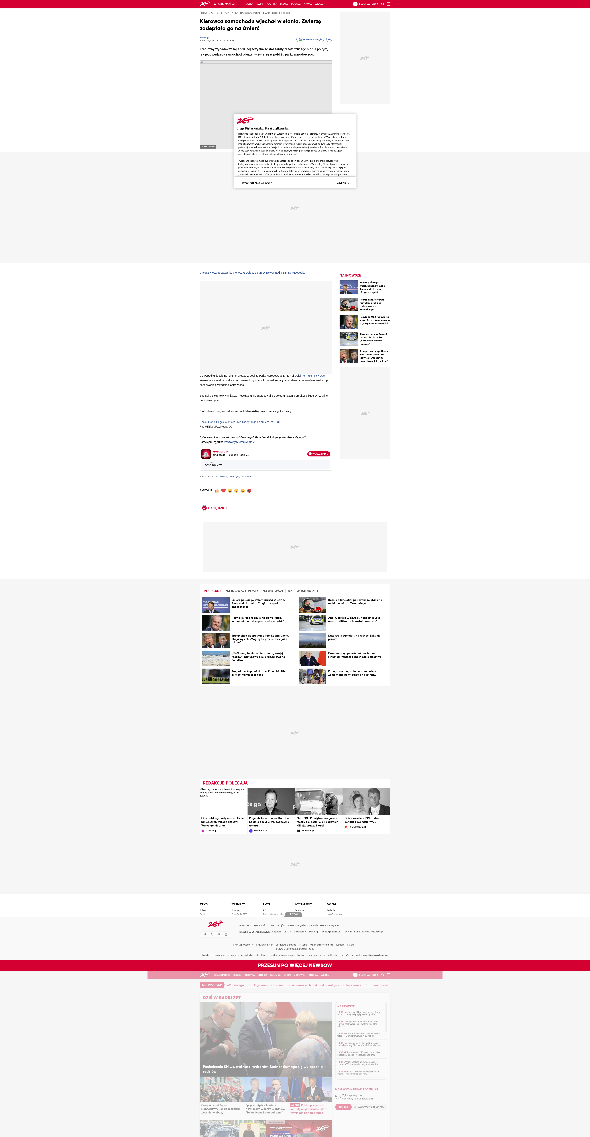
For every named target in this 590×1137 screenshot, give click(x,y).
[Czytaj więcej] (216, 605)
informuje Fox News (312, 375)
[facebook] (205, 935)
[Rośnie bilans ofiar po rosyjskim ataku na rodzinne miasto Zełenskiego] (349, 305)
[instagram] (219, 935)
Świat (259, 4)
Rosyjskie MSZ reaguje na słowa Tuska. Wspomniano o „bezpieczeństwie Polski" (375, 320)
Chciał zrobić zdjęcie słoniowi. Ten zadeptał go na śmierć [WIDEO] (240, 422)
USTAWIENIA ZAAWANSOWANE (257, 183)
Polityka (271, 4)
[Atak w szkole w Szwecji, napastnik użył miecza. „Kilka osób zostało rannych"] (349, 339)
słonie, (224, 477)
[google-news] (226, 935)
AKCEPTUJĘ (343, 183)
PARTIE (266, 904)
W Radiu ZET (238, 904)
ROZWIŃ (294, 914)
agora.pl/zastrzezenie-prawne (375, 955)
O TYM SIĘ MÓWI (303, 904)
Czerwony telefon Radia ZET (241, 442)
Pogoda (296, 4)
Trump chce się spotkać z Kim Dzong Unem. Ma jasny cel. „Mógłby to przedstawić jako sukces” (260, 639)
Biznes (284, 4)
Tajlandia (246, 477)
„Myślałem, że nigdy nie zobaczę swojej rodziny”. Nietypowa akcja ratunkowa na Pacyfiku (258, 657)
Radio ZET (204, 13)
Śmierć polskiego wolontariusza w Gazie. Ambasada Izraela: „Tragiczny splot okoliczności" (373, 289)
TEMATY (204, 904)
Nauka (308, 4)
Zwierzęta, (234, 477)
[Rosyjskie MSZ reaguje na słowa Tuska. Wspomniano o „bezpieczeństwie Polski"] (349, 322)
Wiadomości (224, 4)
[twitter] (212, 935)
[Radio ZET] (205, 4)
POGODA (331, 904)
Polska (249, 4)
